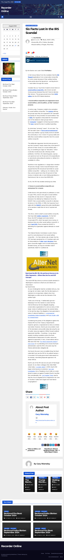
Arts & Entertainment (54, 556)
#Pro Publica (43, 42)
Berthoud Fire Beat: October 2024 (13, 514)
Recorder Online (11, 546)
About (61, 556)
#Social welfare (36, 44)
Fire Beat (6, 511)
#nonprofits (34, 42)
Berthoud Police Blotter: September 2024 (15, 531)
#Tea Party (50, 44)
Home (42, 553)
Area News (37, 511)
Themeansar (4, 555)
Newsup (24, 554)
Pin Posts (47, 553)
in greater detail (40, 367)
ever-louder (52, 315)
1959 (30, 117)
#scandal (50, 42)
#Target (43, 44)
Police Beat (44, 511)
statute (50, 111)
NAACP (38, 205)
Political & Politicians (28, 477)
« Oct (4, 53)
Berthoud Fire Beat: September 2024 (44, 531)
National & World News (31, 25)
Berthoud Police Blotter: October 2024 (46, 514)
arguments (44, 216)
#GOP (49, 40)
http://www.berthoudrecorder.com (45, 421)
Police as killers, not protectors (34, 449)
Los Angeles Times (47, 375)
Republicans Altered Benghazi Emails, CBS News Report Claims (51, 450)
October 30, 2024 (10, 518)
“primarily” (33, 122)
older (41, 241)
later (32, 124)
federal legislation (41, 315)
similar (39, 216)
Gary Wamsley (37, 37)
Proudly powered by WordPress (9, 554)
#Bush (44, 40)
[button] (58, 17)
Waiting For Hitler (55, 482)
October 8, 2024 (10, 535)
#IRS (52, 40)
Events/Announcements (57, 553)
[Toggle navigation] (31, 17)
